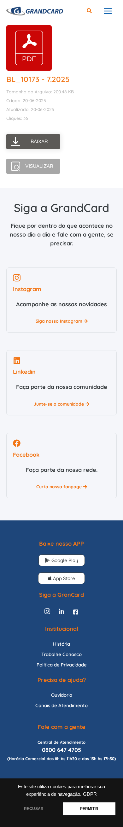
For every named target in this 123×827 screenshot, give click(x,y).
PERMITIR (89, 808)
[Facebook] (75, 612)
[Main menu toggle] (108, 11)
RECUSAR (34, 808)
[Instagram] (47, 612)
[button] (89, 11)
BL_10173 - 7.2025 (38, 79)
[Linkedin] (61, 612)
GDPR (90, 794)
